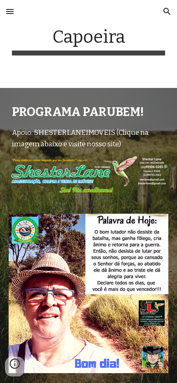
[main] (89, 41)
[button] (10, 11)
